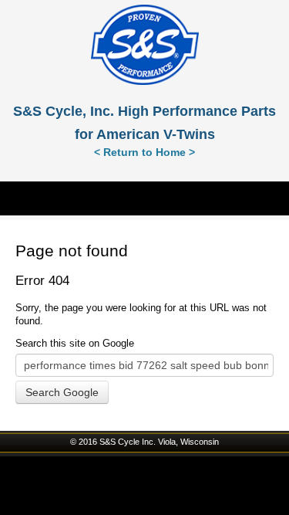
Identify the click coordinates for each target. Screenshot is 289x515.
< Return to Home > (144, 152)
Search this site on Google (74, 343)
